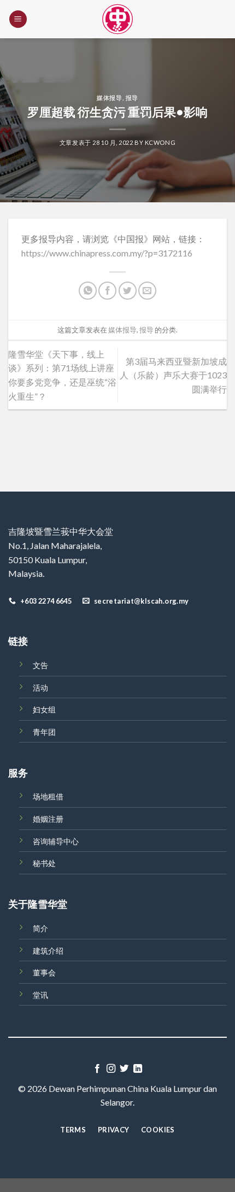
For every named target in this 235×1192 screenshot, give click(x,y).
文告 (40, 665)
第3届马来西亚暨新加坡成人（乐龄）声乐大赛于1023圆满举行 (173, 375)
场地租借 (48, 796)
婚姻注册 (48, 818)
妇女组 (44, 709)
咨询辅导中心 (56, 841)
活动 (40, 687)
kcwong (160, 142)
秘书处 (44, 863)
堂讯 (40, 995)
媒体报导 (109, 97)
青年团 (44, 732)
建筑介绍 (48, 950)
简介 (40, 928)
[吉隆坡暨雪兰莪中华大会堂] (117, 19)
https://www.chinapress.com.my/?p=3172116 (106, 253)
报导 (132, 97)
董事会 (44, 972)
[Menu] (18, 19)
